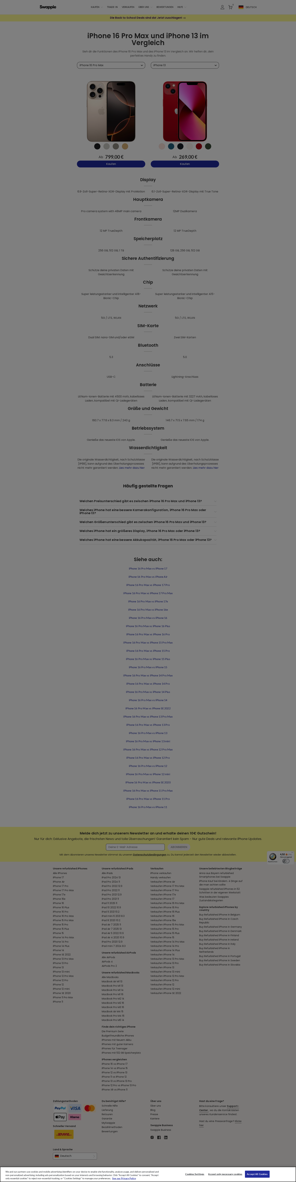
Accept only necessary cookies (225, 1174)
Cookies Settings (194, 1174)
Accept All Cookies (257, 1174)
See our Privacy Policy (124, 1178)
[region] (148, 1174)
